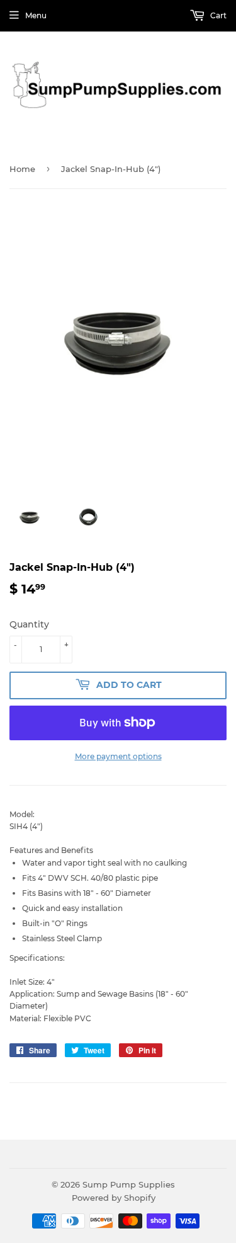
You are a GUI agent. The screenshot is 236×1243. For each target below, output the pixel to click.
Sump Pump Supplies (128, 1184)
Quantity (29, 624)
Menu (36, 15)
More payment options (118, 756)
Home (22, 169)
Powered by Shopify (113, 1198)
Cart (217, 15)
